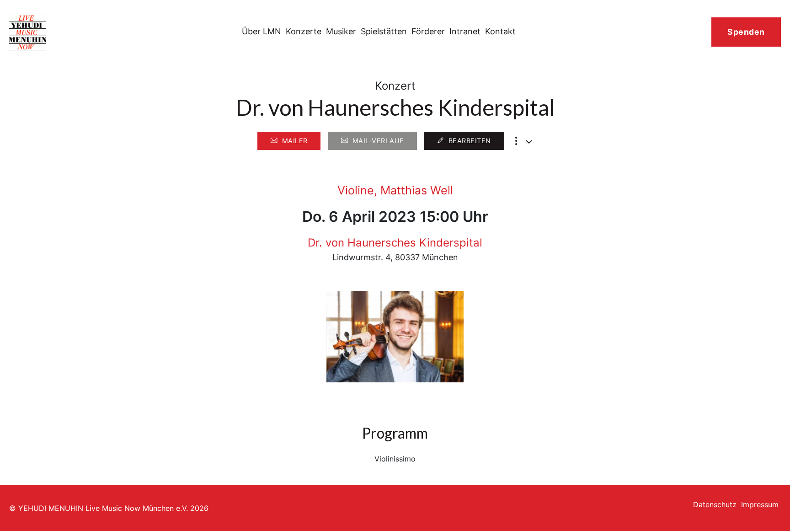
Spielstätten (384, 31)
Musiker (341, 31)
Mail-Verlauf (378, 141)
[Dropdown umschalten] (529, 141)
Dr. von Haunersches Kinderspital (395, 242)
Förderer (428, 31)
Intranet (464, 31)
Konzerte (303, 31)
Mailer (295, 141)
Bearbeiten (469, 141)
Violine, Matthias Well (395, 190)
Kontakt (500, 31)
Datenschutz (715, 504)
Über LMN (261, 31)
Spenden (746, 32)
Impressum (760, 504)
